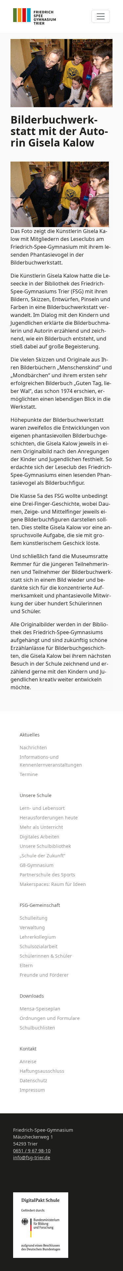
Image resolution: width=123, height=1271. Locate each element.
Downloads (32, 996)
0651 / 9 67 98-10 (32, 1150)
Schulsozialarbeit (38, 946)
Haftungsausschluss (42, 1071)
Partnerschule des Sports (47, 874)
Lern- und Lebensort (42, 808)
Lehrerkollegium (38, 937)
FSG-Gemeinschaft (40, 905)
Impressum (32, 1090)
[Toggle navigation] (101, 16)
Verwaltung (32, 927)
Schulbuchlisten (37, 1028)
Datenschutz (33, 1080)
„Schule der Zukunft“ (42, 855)
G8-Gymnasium (36, 865)
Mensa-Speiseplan (40, 1009)
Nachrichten (33, 747)
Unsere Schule (35, 795)
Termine (29, 774)
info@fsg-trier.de (31, 1157)
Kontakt (28, 1049)
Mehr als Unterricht (41, 827)
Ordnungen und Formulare (50, 1018)
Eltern (26, 965)
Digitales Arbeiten (39, 836)
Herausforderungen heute (49, 817)
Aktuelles (30, 735)
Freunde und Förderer (44, 975)
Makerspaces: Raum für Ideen (53, 884)
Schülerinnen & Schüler (46, 956)
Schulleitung (34, 918)
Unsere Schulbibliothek (45, 846)
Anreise (28, 1061)
